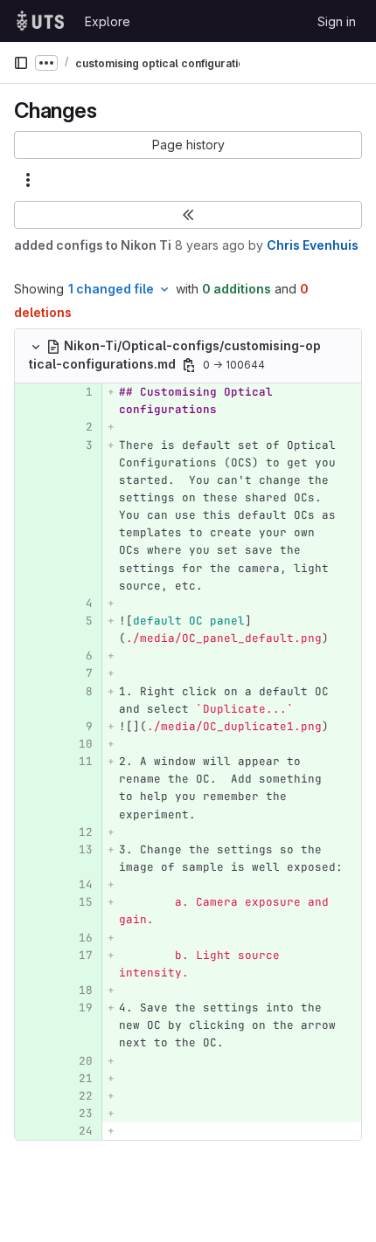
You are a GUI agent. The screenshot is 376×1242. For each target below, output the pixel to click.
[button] (188, 145)
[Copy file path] (188, 365)
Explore (107, 21)
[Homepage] (40, 21)
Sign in (336, 21)
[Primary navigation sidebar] (21, 63)
